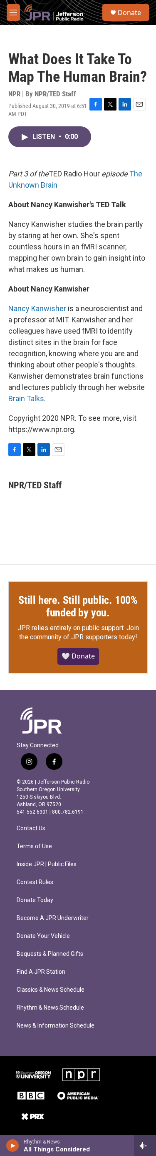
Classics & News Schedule (50, 990)
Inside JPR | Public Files (47, 864)
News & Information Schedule (55, 1026)
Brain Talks (26, 398)
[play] (12, 1145)
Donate (129, 12)
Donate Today (35, 900)
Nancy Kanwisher (37, 308)
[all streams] (145, 1145)
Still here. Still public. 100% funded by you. (78, 606)
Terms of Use (34, 846)
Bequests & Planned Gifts (50, 954)
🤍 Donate (78, 656)
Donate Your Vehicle (43, 936)
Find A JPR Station (41, 972)
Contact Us (31, 828)
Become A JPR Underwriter (53, 918)
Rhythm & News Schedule (50, 1008)
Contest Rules (35, 882)
